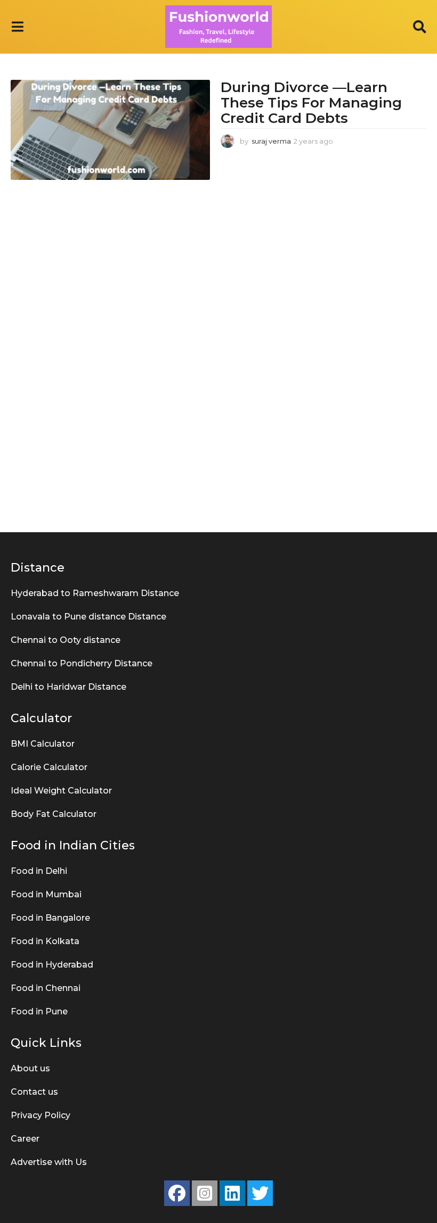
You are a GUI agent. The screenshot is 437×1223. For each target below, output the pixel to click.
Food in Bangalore (50, 918)
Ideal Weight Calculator (61, 791)
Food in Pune (39, 1011)
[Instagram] (204, 1193)
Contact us (34, 1092)
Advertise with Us (49, 1162)
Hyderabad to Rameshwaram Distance (95, 593)
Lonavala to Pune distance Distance (88, 617)
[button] (17, 26)
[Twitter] (260, 1193)
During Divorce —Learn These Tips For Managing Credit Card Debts (311, 102)
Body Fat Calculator (53, 814)
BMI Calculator (43, 744)
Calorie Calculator (49, 767)
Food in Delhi (39, 871)
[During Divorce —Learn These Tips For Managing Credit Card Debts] (110, 129)
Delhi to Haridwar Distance (68, 687)
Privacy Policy (40, 1115)
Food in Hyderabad (52, 965)
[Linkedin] (232, 1193)
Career (25, 1139)
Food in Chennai (45, 988)
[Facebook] (177, 1193)
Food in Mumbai (46, 894)
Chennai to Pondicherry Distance (81, 663)
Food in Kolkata (45, 941)
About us (30, 1068)
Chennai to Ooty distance (65, 640)
